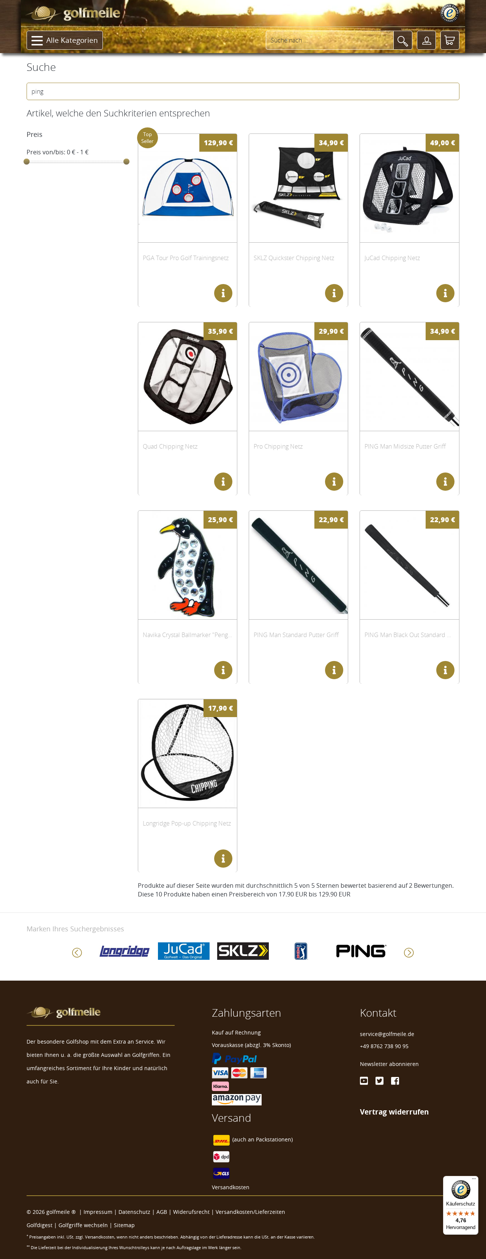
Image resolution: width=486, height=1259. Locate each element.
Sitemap (124, 1225)
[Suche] (402, 40)
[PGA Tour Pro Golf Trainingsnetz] (187, 188)
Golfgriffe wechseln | (86, 1225)
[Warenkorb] (449, 40)
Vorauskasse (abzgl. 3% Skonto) (251, 1045)
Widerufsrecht (191, 1211)
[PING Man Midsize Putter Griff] (409, 376)
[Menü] (473, 1180)
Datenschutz (134, 1211)
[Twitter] (379, 1080)
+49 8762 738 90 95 (384, 1046)
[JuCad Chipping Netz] (409, 188)
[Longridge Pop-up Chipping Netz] (187, 753)
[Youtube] (364, 1080)
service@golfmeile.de (387, 1034)
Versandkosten (230, 1187)
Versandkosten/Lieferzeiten (250, 1211)
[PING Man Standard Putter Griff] (298, 565)
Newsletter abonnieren (389, 1063)
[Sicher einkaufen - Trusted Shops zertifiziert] (449, 13)
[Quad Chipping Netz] (187, 376)
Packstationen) (274, 1139)
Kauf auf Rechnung (236, 1032)
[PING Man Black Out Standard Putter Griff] (409, 565)
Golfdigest (39, 1225)
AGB (161, 1211)
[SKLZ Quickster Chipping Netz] (298, 188)
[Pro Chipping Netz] (298, 376)
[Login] (426, 40)
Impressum (98, 1211)
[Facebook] (395, 1080)
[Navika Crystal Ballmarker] (187, 565)
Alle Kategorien (72, 40)
